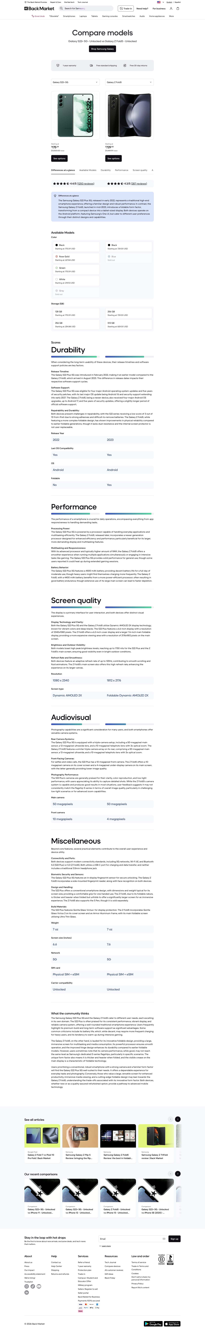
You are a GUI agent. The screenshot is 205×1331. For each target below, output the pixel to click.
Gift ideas (109, 1274)
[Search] (61, 8)
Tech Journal (110, 1262)
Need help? (142, 8)
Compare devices (112, 1266)
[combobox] (75, 82)
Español (178, 2)
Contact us (56, 1262)
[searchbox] (88, 8)
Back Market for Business (89, 1297)
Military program (85, 1285)
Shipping (55, 1270)
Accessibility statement (34, 1274)
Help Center (56, 1266)
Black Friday (110, 1278)
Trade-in (81, 1274)
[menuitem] (69, 16)
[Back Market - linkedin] (26, 1292)
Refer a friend (84, 1262)
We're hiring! (29, 1278)
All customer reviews (114, 1270)
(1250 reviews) (85, 183)
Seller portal (83, 1293)
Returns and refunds (60, 1274)
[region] (102, 1144)
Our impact (29, 1270)
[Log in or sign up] (171, 8)
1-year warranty (84, 1266)
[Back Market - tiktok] (33, 1286)
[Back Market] (39, 8)
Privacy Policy (137, 1283)
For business (159, 8)
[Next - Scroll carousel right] (178, 1119)
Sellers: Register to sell (88, 1289)
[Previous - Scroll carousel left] (170, 1119)
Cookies (135, 1273)
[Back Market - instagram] (26, 1286)
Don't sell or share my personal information (141, 1278)
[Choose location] (161, 2)
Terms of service (139, 1262)
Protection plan (84, 1270)
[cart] (178, 8)
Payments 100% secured (89, 1300)
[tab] (63, 170)
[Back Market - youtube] (39, 1286)
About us (28, 1262)
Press (26, 1266)
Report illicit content (140, 1287)
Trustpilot (28, 1282)
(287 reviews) (139, 183)
